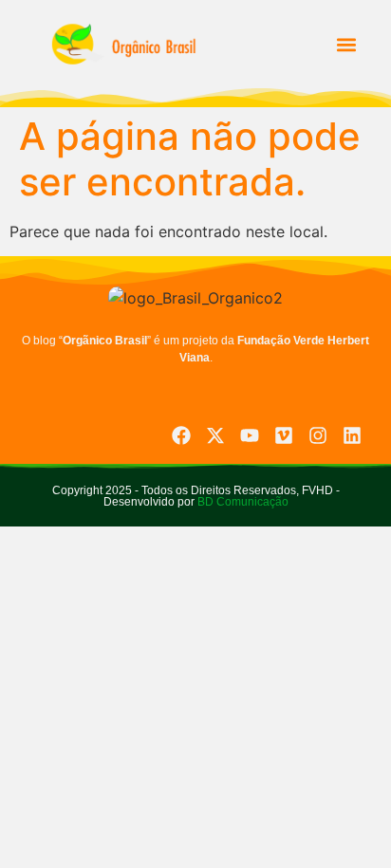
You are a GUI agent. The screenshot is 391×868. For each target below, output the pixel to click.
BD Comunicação (242, 501)
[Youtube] (249, 435)
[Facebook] (181, 435)
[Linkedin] (352, 435)
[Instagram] (317, 435)
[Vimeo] (283, 435)
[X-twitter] (215, 435)
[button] (346, 44)
